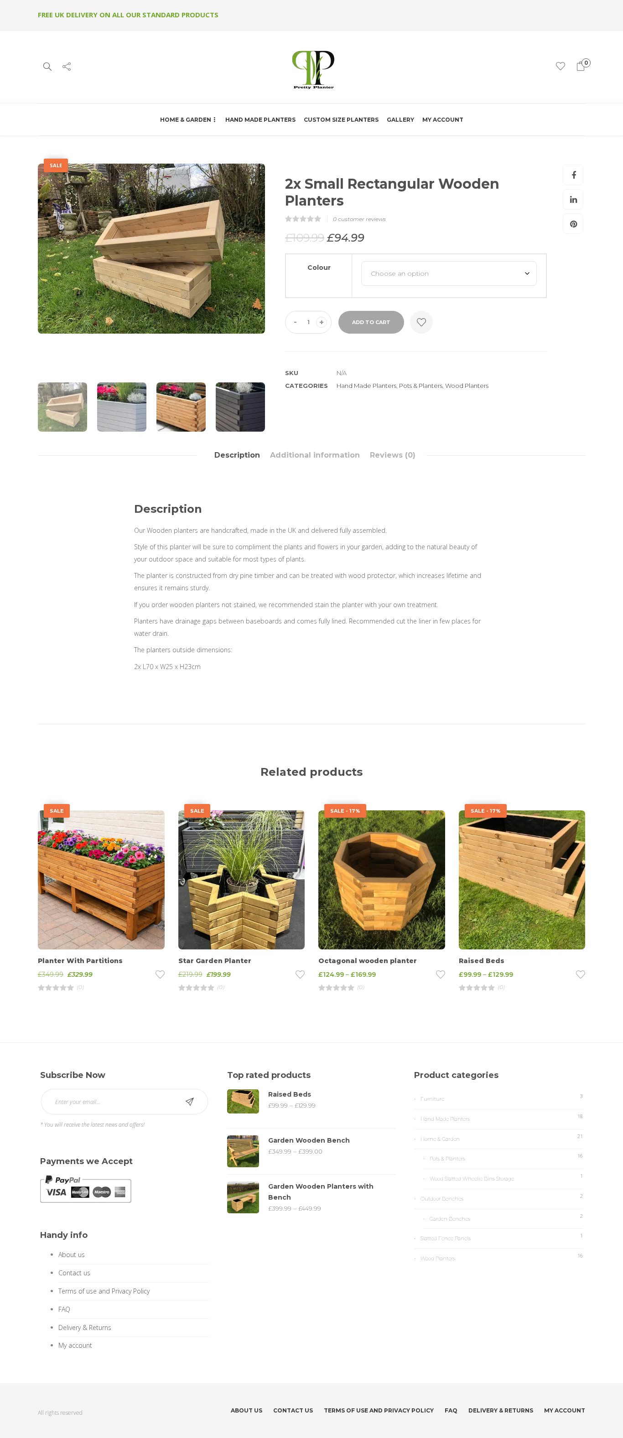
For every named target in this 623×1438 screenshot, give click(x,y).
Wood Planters (466, 385)
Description (237, 455)
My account (442, 119)
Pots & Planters (420, 385)
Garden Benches (450, 1219)
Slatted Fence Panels (446, 1238)
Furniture (432, 1099)
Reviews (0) (392, 455)
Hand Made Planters (260, 119)
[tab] (237, 455)
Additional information (315, 455)
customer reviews (359, 219)
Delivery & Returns (84, 1327)
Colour (319, 267)
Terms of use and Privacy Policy (104, 1291)
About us (71, 1254)
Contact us (74, 1272)
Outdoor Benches (442, 1199)
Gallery (400, 119)
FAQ (64, 1309)
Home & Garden (185, 119)
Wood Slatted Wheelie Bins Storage (472, 1178)
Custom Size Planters (341, 119)
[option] (151, 249)
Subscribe (189, 1102)
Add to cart (371, 322)
